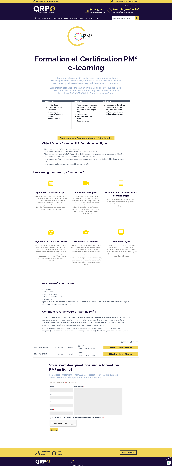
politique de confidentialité (81, 417)
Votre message (79, 386)
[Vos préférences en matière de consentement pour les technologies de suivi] (169, 463)
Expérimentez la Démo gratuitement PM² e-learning (86, 138)
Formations (74, 463)
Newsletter (136, 5)
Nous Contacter (128, 452)
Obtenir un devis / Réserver (121, 347)
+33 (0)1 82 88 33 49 (52, 1)
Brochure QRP (127, 5)
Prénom (52, 386)
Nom (51, 394)
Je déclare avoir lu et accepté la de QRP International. (78, 417)
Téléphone (53, 402)
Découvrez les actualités (61, 452)
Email (52, 409)
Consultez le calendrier (45, 452)
